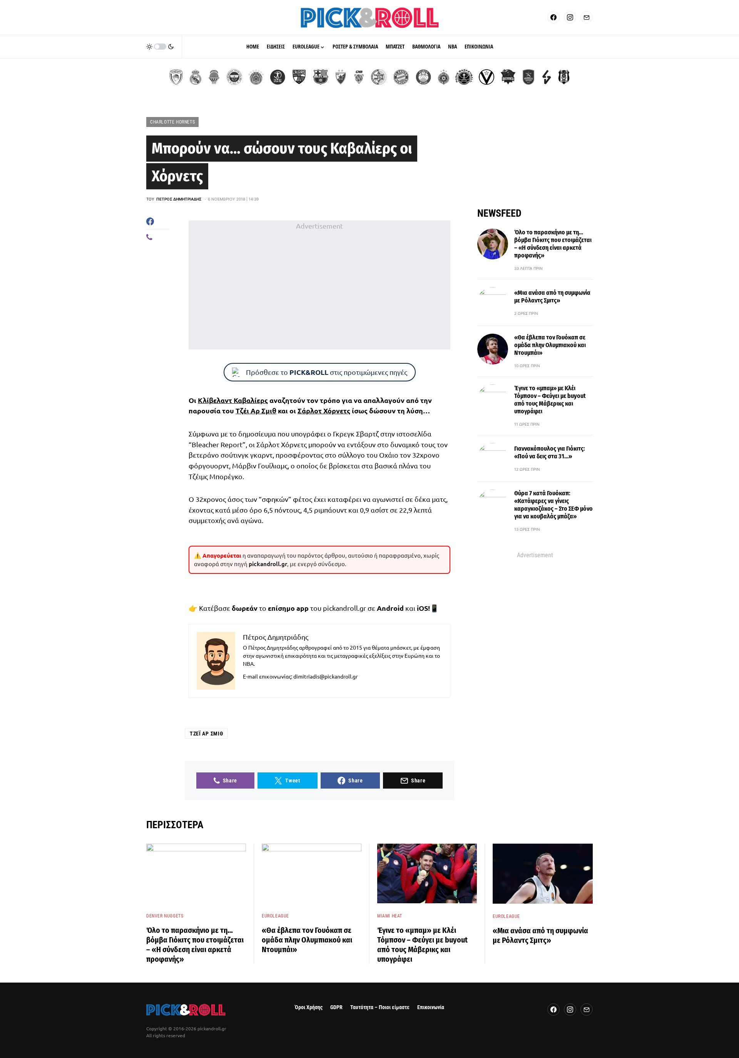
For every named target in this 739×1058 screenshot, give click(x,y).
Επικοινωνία (430, 1007)
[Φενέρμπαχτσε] (234, 77)
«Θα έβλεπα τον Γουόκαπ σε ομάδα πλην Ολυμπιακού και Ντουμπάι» (550, 345)
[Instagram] (570, 17)
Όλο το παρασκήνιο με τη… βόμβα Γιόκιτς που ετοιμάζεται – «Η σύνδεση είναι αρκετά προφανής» (553, 244)
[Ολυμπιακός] (176, 77)
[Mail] (586, 17)
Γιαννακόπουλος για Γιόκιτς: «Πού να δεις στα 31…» (549, 452)
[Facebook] (553, 17)
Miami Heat (389, 916)
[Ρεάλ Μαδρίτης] (195, 77)
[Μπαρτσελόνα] (320, 77)
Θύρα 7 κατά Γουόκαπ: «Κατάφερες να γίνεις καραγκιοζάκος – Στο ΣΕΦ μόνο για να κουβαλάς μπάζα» (553, 505)
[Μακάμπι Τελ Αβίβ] (378, 77)
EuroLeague (275, 916)
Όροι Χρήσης (309, 1007)
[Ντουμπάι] (359, 77)
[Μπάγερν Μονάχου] (401, 77)
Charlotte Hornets (172, 122)
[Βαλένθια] (214, 77)
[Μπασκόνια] (508, 77)
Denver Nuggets (164, 916)
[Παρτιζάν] (443, 77)
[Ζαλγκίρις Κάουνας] (299, 77)
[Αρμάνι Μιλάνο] (423, 77)
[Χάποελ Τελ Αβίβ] (277, 77)
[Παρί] (464, 77)
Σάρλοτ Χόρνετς (324, 410)
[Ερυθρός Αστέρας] (340, 77)
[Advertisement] (319, 285)
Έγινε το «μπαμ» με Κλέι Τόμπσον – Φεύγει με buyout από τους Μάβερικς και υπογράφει (550, 399)
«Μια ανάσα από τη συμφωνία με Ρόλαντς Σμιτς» (552, 296)
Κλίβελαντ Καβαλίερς (233, 400)
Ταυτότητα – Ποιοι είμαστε (380, 1007)
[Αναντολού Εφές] (528, 77)
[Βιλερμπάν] (546, 77)
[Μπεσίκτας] (564, 77)
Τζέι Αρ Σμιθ (256, 410)
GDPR (336, 1007)
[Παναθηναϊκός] (256, 77)
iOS (422, 607)
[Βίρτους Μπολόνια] (486, 77)
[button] (160, 46)
